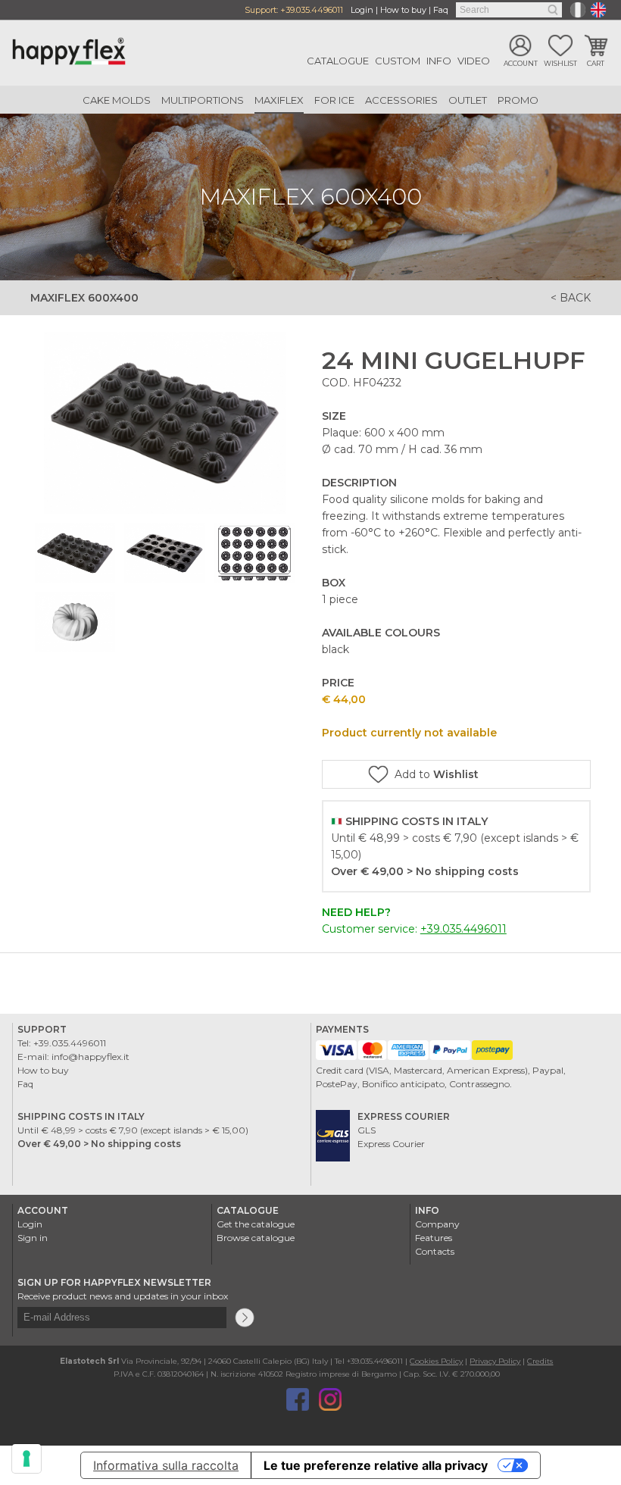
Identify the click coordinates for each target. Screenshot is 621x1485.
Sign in (32, 1237)
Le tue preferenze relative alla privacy (376, 1465)
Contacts (434, 1251)
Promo (518, 100)
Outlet (467, 100)
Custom (397, 61)
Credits (540, 1361)
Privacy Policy (495, 1361)
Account (521, 63)
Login (362, 10)
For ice (334, 100)
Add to (437, 774)
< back (571, 298)
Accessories (401, 100)
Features (433, 1237)
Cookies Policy (436, 1361)
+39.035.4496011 (311, 10)
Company (437, 1224)
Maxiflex (279, 100)
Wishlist (560, 63)
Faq (440, 10)
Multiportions (202, 100)
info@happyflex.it (90, 1056)
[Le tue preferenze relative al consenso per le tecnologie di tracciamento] (26, 1458)
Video (473, 61)
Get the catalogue (256, 1224)
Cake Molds (117, 100)
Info (438, 61)
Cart (595, 63)
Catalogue (338, 61)
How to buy (403, 10)
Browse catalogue (256, 1237)
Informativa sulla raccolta (166, 1465)
